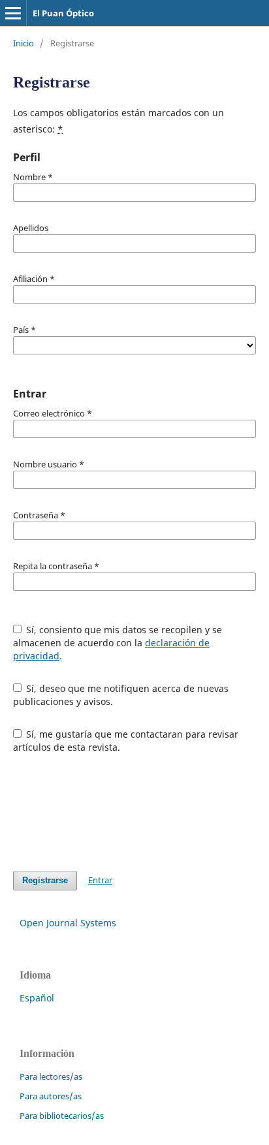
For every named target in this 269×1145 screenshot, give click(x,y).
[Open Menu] (13, 13)
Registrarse (45, 880)
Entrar (100, 880)
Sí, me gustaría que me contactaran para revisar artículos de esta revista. (126, 740)
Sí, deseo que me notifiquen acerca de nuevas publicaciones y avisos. (121, 695)
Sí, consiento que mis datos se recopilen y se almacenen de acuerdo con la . (118, 642)
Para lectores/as (51, 1076)
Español (37, 998)
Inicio (23, 43)
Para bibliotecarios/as (62, 1115)
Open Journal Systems (68, 923)
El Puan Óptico (63, 13)
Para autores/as (51, 1096)
